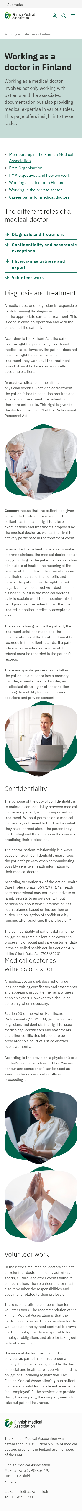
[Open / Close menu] (72, 15)
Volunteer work (28, 277)
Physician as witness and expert (38, 264)
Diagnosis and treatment (38, 234)
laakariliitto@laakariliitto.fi (26, 1491)
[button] (63, 15)
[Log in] (54, 15)
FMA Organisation (25, 168)
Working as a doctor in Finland (36, 182)
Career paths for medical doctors (39, 197)
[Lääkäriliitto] (20, 16)
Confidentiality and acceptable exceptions (44, 247)
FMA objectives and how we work (39, 175)
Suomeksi (15, 4)
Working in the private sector (35, 189)
